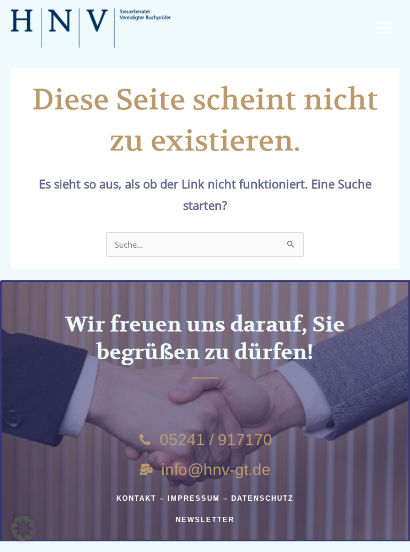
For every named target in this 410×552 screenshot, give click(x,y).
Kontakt (136, 498)
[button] (23, 528)
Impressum (194, 498)
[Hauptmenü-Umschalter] (384, 28)
